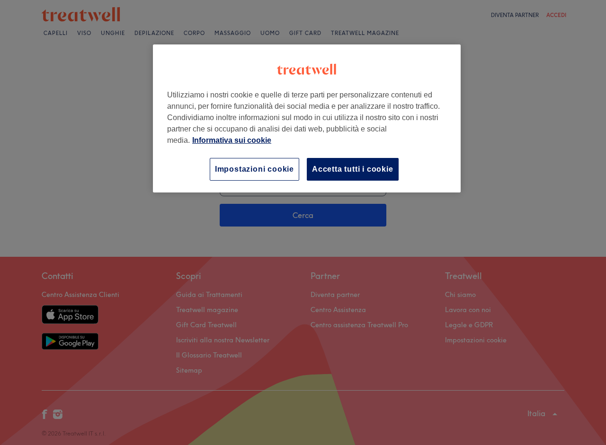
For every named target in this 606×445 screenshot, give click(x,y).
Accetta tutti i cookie (352, 169)
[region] (307, 118)
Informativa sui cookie (231, 140)
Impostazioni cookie (254, 169)
